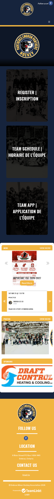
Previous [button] (6, 263)
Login (27, 494)
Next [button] (48, 263)
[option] (27, 269)
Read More (27, 283)
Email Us (26, 475)
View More (45, 248)
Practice (12, 297)
